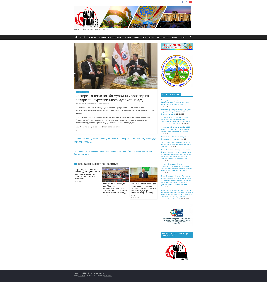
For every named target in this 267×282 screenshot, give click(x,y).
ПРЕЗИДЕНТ (117, 37)
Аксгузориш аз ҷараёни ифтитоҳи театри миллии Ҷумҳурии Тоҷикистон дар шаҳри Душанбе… (176, 144)
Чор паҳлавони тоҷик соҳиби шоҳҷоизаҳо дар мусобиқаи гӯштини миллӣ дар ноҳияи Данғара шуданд (113, 152)
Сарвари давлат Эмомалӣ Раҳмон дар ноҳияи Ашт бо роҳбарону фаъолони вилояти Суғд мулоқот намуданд (87, 174)
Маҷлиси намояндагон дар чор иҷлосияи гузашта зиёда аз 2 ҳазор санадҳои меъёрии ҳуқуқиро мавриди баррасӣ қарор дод (143, 189)
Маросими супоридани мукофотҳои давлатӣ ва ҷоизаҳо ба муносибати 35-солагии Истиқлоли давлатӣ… (177, 112)
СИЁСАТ (79, 92)
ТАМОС (174, 37)
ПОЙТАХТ (128, 37)
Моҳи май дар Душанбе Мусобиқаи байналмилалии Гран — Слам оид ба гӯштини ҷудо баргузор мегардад (115, 140)
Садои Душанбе (104, 103)
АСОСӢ (82, 37)
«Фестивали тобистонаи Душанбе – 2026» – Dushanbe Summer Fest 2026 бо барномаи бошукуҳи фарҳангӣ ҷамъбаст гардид (176, 129)
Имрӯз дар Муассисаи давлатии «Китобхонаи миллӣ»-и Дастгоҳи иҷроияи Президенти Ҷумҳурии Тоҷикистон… (176, 102)
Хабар (86, 92)
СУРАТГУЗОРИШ (148, 37)
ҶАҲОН (137, 37)
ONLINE (182, 37)
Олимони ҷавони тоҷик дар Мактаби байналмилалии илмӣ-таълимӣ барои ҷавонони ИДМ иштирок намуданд (115, 188)
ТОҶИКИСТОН (104, 37)
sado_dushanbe (91, 103)
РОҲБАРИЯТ (92, 37)
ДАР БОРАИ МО (162, 37)
